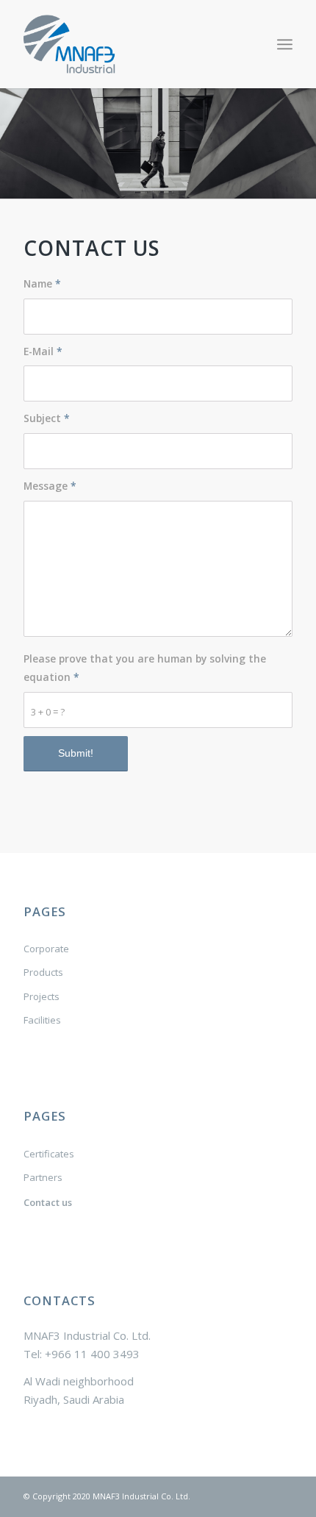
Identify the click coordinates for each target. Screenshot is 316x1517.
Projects (42, 996)
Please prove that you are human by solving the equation (145, 668)
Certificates (49, 1153)
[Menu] (284, 44)
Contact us (48, 1202)
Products (43, 972)
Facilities (42, 1020)
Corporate (46, 948)
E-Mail (43, 351)
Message (50, 486)
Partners (43, 1177)
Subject (47, 418)
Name (42, 283)
